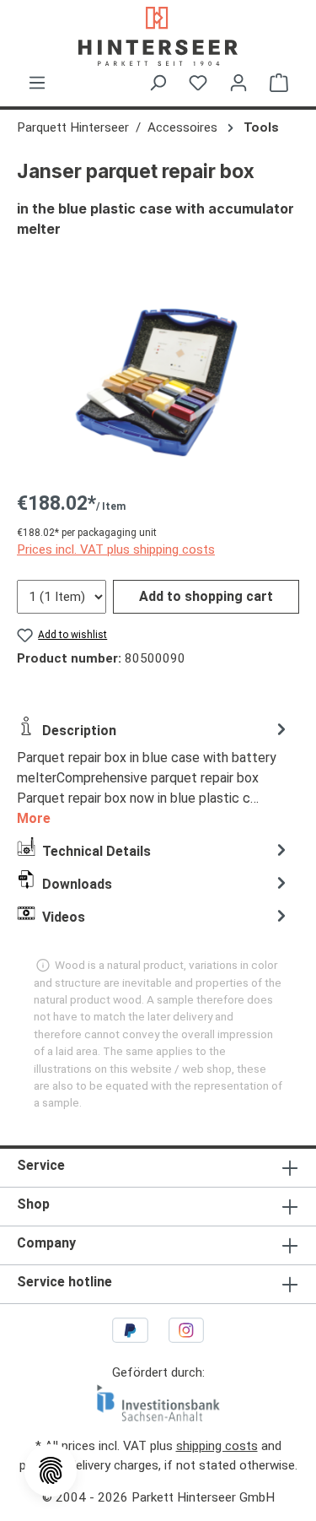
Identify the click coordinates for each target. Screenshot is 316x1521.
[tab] (154, 772)
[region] (158, 381)
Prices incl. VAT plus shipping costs (116, 549)
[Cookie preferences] (50, 1470)
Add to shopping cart (206, 596)
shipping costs (217, 1445)
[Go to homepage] (158, 36)
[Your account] (238, 83)
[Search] (157, 83)
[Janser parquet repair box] (158, 381)
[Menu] (37, 83)
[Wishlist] (198, 83)
